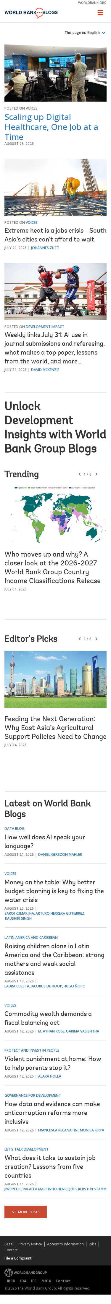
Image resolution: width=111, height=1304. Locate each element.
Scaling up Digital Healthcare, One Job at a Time (51, 126)
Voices (32, 108)
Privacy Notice (30, 1244)
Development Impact (45, 326)
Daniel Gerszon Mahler (60, 854)
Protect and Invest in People (31, 1050)
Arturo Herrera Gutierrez (60, 913)
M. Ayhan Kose (51, 1031)
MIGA (46, 1280)
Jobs (92, 1244)
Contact (10, 1249)
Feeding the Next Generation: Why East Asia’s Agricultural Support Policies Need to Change (55, 728)
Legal (8, 1244)
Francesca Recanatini (58, 1130)
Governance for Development (32, 1095)
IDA (23, 1280)
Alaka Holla (49, 1076)
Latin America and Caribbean (31, 937)
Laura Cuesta (16, 986)
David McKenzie (45, 369)
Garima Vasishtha (82, 1031)
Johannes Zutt (45, 247)
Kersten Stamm (92, 1189)
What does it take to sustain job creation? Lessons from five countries (50, 1167)
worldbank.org (92, 2)
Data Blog (14, 828)
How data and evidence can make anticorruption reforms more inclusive (52, 1113)
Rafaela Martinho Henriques (50, 1189)
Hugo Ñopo (75, 986)
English (94, 33)
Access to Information (65, 1244)
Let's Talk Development (26, 1149)
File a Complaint (17, 1258)
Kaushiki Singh (18, 918)
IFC (34, 1280)
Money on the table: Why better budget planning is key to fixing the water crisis (54, 892)
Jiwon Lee (12, 1189)
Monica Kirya (92, 1130)
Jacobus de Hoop (46, 986)
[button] (96, 474)
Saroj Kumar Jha (19, 913)
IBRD (11, 1280)
